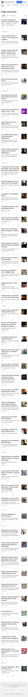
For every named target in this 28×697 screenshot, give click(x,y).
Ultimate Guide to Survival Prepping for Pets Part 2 (9, 572)
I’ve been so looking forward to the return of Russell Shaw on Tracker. (10, 70)
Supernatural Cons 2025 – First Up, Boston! (9, 417)
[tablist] (8, 15)
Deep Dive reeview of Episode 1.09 (10, 299)
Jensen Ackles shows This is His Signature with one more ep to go (10, 198)
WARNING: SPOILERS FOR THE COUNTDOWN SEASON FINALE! (9, 141)
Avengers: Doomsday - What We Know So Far (10, 667)
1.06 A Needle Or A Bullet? (8, 368)
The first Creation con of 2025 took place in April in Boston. (10, 421)
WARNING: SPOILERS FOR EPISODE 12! (10, 185)
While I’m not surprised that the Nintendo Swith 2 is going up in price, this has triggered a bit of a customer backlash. (9, 603)
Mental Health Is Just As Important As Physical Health (10, 614)
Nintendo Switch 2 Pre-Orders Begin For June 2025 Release (10, 651)
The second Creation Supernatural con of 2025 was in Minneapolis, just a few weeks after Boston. (10, 408)
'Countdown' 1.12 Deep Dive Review (9, 194)
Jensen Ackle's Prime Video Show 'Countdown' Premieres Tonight (10, 472)
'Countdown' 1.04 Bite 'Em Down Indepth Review (9, 430)
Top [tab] (7, 15)
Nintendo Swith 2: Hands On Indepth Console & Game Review (10, 624)
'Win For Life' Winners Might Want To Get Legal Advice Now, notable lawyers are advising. (10, 563)
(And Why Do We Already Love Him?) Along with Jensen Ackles (9, 445)
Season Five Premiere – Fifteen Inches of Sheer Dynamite (9, 24)
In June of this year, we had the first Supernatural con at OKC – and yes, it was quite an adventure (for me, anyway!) (10, 274)
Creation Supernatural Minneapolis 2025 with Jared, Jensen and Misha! (9, 404)
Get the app (21, 690)
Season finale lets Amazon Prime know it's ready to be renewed (9, 155)
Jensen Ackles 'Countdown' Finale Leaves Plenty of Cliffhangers (10, 150)
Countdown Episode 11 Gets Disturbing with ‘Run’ (10, 207)
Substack (6, 694)
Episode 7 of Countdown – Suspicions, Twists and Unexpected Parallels (9, 324)
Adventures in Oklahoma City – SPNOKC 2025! (9, 271)
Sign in (25, 2)
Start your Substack (10, 690)
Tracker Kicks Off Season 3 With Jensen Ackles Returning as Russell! (9, 66)
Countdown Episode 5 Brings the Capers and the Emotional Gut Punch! (10, 377)
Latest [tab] (3, 15)
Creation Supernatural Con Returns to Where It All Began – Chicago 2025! (9, 52)
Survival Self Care (6, 611)
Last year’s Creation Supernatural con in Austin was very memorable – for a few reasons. (10, 113)
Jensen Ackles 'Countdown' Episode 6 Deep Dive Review (10, 365)
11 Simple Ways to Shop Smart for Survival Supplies (9, 637)
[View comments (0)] (8, 29)
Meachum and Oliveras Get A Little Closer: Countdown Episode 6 (10, 351)
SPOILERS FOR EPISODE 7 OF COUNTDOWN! (8, 328)
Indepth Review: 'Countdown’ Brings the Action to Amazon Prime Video (10, 458)
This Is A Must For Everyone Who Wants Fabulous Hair (9, 83)
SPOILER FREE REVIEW (7, 491)
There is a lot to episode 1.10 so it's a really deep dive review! (10, 249)
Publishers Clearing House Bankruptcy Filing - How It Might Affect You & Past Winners (9, 559)
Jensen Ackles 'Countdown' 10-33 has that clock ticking (10, 296)
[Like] (2, 29)
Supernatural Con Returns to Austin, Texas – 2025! (10, 110)
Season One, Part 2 (6, 210)
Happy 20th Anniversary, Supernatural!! (9, 123)
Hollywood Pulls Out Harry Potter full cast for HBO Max (10, 531)
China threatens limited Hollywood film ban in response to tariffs (10, 549)
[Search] (25, 15)
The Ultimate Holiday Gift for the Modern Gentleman (9, 101)
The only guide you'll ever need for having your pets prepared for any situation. (10, 588)
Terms (23, 685)
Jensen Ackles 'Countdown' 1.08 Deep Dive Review (10, 311)
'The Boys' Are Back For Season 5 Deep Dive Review (9, 20)
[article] (14, 24)
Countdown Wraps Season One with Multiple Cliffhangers (9, 136)
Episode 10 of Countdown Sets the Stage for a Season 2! (9, 230)
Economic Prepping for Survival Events (8, 515)
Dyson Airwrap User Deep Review (9, 80)
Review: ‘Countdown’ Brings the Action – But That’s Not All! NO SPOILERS (10, 487)
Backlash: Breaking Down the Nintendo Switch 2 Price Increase (10, 598)
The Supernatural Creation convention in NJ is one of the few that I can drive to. (9, 287)
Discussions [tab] (12, 15)
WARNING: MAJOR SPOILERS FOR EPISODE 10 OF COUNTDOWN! (10, 235)
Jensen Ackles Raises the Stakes (9, 433)
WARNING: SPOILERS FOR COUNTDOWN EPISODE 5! (8, 381)
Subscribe (19, 2)
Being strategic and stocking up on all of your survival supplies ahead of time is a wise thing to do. (10, 641)
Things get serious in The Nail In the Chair (10, 314)
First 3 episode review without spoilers (9, 462)
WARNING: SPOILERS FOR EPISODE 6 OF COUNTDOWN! (10, 356)
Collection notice (14, 686)
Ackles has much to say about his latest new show (9, 477)
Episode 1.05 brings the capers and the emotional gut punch (10, 394)
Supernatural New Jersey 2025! (9, 284)
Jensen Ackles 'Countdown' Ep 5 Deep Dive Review (10, 390)
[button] (2, 5)
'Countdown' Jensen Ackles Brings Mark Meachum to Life (10, 499)
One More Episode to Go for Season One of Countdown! (9, 182)
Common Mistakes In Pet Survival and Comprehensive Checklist (10, 576)
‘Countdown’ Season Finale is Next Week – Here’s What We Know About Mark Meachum (10, 168)
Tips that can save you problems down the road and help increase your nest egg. (9, 518)
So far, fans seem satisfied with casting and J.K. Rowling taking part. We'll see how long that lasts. (10, 534)
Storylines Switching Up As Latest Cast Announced (9, 671)
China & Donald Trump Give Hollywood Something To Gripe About (9, 544)
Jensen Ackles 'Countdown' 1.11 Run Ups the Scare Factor (10, 218)
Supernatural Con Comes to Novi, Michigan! (10, 258)
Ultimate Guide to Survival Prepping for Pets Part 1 (9, 585)
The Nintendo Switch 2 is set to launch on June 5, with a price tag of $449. (10, 628)
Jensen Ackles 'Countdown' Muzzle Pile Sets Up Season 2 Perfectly (10, 245)
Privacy (19, 685)
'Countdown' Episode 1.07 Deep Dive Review (9, 338)
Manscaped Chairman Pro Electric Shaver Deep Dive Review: (9, 96)
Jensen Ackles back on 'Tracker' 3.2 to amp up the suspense (9, 37)
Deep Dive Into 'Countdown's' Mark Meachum (10, 441)
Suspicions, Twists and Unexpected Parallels (10, 341)
